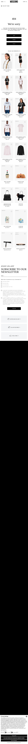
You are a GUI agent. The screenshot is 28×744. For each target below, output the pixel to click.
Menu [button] (2, 1)
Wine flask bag (7, 181)
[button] (4, 1)
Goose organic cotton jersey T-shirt (7, 115)
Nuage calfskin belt (20, 248)
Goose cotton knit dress (21, 70)
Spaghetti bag (21, 181)
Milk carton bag (7, 226)
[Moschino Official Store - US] (14, 2)
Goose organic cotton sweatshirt (7, 160)
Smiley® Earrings (7, 70)
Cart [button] (25, 1)
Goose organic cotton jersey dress (7, 93)
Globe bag (21, 226)
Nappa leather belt (7, 248)
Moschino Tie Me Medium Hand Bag (7, 205)
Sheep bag (21, 204)
